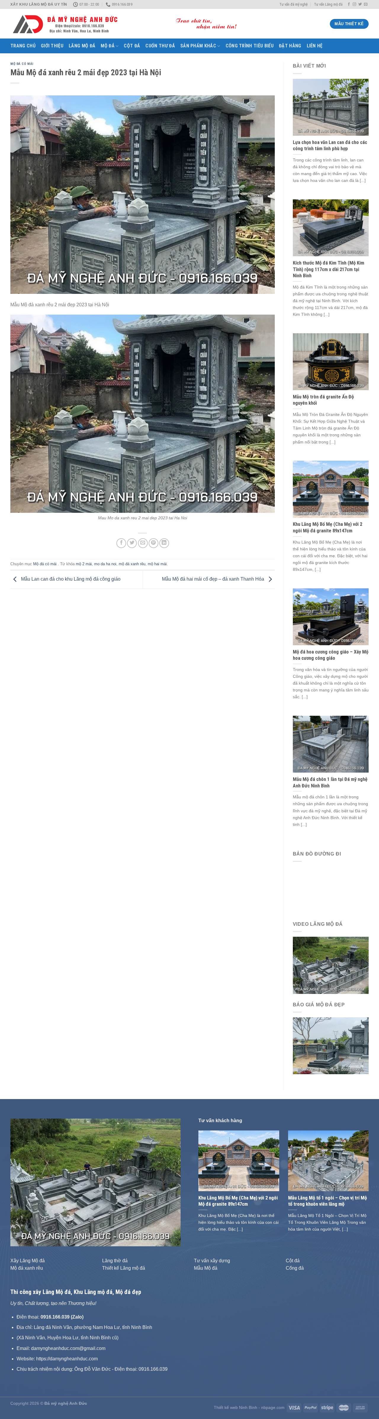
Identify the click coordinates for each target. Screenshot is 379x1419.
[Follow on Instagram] (354, 4)
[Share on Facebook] (121, 543)
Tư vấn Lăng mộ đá (328, 4)
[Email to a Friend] (143, 543)
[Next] (169, 1182)
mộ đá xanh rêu (132, 564)
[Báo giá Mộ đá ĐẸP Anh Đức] (331, 1045)
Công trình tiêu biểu (250, 46)
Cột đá (132, 46)
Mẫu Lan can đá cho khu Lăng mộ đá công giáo (70, 579)
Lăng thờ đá (115, 1260)
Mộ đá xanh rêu (26, 1268)
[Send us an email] (365, 4)
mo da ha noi (105, 564)
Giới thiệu (52, 46)
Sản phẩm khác (198, 46)
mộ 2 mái (84, 564)
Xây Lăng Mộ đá (27, 1260)
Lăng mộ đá (82, 46)
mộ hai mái (157, 564)
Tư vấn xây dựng (212, 1260)
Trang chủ (23, 46)
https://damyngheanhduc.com (67, 1358)
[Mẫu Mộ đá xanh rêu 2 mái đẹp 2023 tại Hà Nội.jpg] (142, 413)
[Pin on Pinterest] (153, 543)
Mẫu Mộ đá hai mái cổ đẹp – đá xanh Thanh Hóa (213, 579)
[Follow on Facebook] (349, 4)
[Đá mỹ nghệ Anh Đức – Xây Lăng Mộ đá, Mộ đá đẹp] (128, 24)
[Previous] (21, 1182)
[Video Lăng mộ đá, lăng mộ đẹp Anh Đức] (331, 965)
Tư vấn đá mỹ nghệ (294, 4)
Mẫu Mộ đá (205, 1268)
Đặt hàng (290, 46)
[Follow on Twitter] (360, 4)
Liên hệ (315, 46)
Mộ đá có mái (21, 64)
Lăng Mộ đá (57, 1291)
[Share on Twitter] (132, 543)
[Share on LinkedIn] (164, 543)
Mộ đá (108, 46)
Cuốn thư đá (160, 46)
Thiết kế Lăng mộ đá (123, 1268)
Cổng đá (295, 1268)
